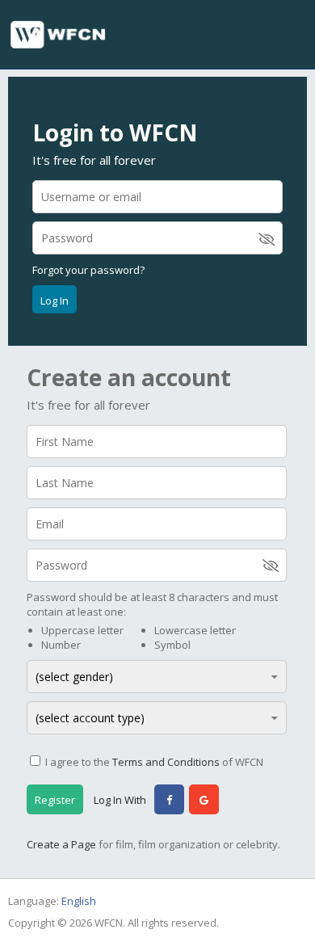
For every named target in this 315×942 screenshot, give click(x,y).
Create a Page (61, 844)
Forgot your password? (88, 270)
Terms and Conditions (166, 762)
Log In (54, 300)
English (78, 901)
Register (55, 800)
